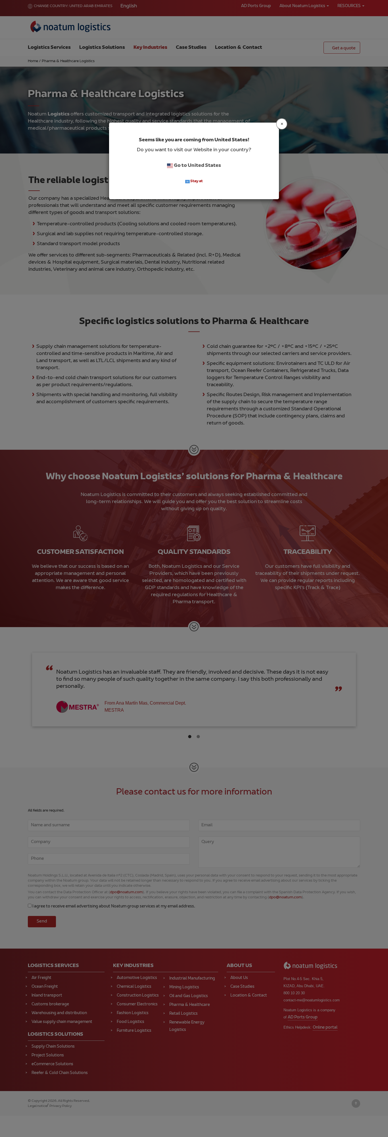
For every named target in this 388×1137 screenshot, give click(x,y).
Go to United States (197, 165)
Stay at (196, 181)
